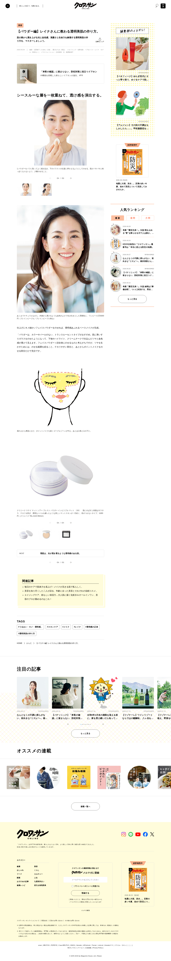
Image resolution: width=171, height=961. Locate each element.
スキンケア (52, 627)
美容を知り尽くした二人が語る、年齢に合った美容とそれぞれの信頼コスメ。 (61, 591)
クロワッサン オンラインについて (28, 920)
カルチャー (38, 874)
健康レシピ (21, 885)
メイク (65, 627)
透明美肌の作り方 (26, 633)
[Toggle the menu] (7, 6)
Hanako (79, 945)
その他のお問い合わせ (72, 920)
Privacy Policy (97, 948)
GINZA (72, 945)
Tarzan (94, 945)
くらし (36, 870)
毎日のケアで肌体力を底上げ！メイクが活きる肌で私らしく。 (54, 587)
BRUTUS (46, 945)
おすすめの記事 (23, 881)
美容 (20, 25)
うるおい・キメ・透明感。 (30, 627)
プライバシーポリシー (93, 899)
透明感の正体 (91, 627)
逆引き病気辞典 (40, 885)
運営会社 (44, 920)
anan (40, 945)
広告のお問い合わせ (56, 920)
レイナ (77, 627)
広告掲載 (88, 948)
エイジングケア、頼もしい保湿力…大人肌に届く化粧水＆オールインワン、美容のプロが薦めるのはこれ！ (61, 597)
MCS (69, 948)
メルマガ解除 (85, 910)
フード (19, 874)
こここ (129, 945)
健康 (18, 866)
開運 (18, 878)
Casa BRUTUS (64, 945)
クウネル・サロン (120, 945)
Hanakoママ (109, 945)
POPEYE (54, 945)
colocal (100, 945)
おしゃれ (20, 870)
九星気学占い (39, 881)
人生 (36, 878)
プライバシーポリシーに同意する (87, 886)
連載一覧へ (85, 806)
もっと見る (132, 299)
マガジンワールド (78, 948)
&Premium (87, 945)
